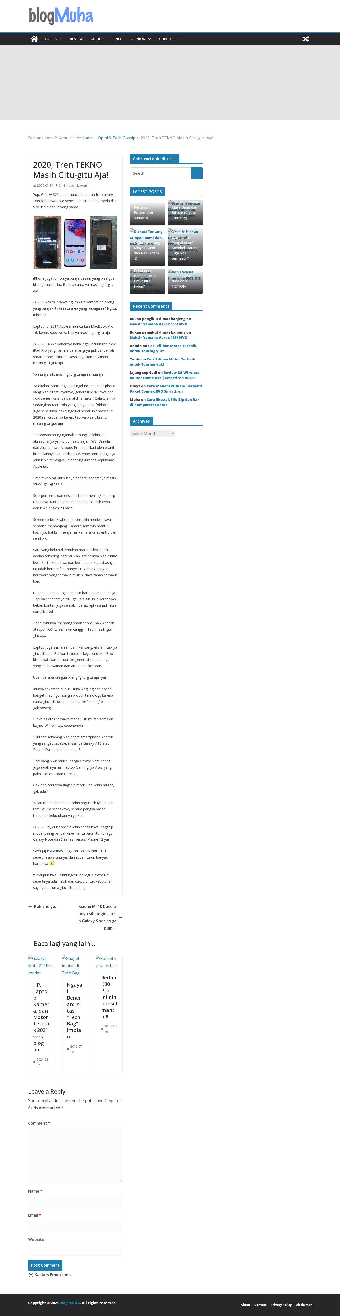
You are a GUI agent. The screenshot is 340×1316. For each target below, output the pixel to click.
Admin (84, 185)
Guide (96, 38)
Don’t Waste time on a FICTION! (182, 281)
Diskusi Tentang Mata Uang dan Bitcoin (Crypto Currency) (185, 210)
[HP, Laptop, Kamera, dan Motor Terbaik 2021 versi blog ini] (41, 958)
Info (118, 38)
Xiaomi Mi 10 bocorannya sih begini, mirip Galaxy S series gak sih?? (97, 917)
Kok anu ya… (46, 906)
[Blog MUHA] (34, 39)
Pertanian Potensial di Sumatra (143, 212)
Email (34, 1215)
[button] (59, 38)
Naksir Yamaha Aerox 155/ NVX (158, 324)
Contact (167, 38)
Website (36, 1239)
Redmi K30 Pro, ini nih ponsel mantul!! (109, 997)
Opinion (138, 38)
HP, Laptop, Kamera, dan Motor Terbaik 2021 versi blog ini (41, 1017)
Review (76, 38)
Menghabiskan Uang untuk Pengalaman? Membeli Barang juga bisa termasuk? (185, 245)
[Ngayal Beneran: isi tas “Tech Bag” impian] (75, 958)
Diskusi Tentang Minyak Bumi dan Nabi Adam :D (147, 250)
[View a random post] (306, 39)
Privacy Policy (281, 1305)
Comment (39, 1123)
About (245, 1305)
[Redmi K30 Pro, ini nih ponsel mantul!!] (109, 958)
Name (35, 1191)
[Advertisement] (170, 82)
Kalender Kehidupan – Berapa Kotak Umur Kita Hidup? (145, 276)
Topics (50, 38)
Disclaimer (304, 1305)
